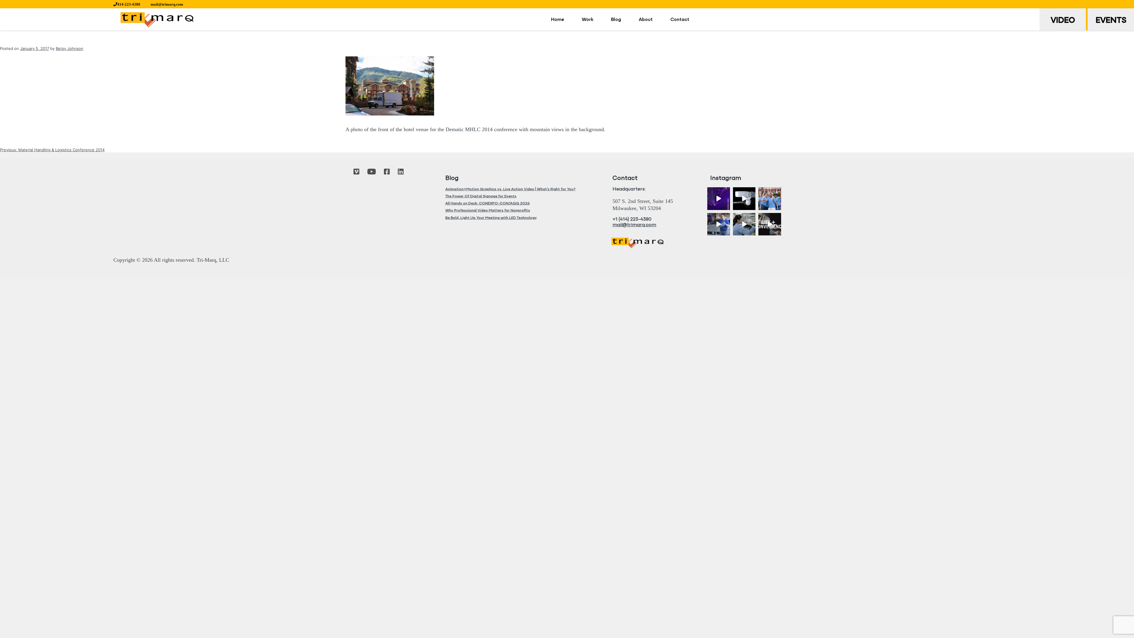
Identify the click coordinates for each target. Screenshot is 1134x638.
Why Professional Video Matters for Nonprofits (487, 210)
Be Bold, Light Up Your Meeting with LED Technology (491, 218)
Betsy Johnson (69, 48)
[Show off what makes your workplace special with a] (744, 224)
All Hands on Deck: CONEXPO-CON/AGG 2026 (487, 203)
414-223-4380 (128, 4)
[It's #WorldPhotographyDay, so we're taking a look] (769, 198)
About (646, 19)
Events (1111, 21)
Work (587, 19)
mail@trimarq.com (167, 4)
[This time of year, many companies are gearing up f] (769, 224)
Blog (616, 19)
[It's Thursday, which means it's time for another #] (718, 224)
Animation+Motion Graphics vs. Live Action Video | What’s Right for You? (510, 189)
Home (557, 19)
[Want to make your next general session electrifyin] (718, 198)
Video (1063, 21)
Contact (679, 19)
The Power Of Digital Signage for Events (481, 196)
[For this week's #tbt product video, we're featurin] (744, 198)
